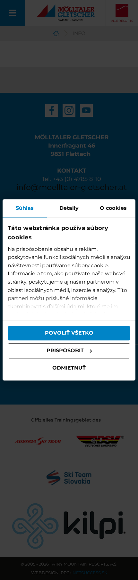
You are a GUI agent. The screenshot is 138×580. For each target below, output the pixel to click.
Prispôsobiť (65, 351)
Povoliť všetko (69, 333)
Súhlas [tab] (25, 208)
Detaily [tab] (69, 208)
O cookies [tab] (113, 208)
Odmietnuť (69, 368)
